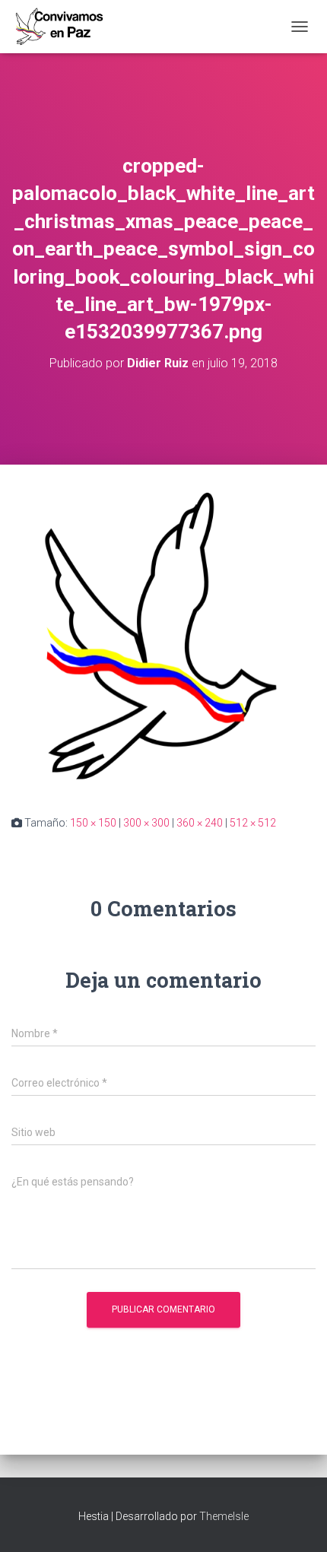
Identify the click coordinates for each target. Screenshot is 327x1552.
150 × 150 (93, 823)
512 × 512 (253, 823)
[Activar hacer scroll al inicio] (297, 1522)
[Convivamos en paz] (65, 27)
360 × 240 (199, 823)
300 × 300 (146, 823)
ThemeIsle (224, 1516)
